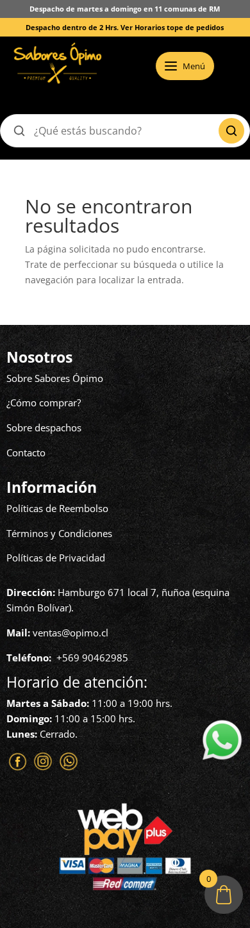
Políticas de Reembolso (57, 508)
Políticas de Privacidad (55, 557)
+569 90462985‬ (92, 657)
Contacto (26, 452)
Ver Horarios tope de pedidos (172, 27)
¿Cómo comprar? (43, 402)
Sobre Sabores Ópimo (54, 378)
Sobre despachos (43, 427)
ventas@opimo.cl (70, 632)
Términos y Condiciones (59, 533)
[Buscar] (231, 131)
